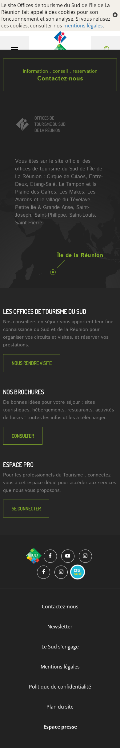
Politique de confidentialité (60, 686)
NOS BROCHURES (23, 392)
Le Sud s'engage (60, 646)
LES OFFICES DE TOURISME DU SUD (44, 311)
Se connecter (26, 508)
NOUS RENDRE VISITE (32, 363)
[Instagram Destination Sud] (85, 556)
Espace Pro (18, 464)
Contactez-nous (60, 78)
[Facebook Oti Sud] (43, 572)
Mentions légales (60, 666)
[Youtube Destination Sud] (67, 556)
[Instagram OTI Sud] (61, 572)
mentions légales (83, 25)
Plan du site (60, 706)
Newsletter (60, 626)
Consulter (23, 436)
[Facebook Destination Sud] (50, 556)
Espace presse (60, 726)
